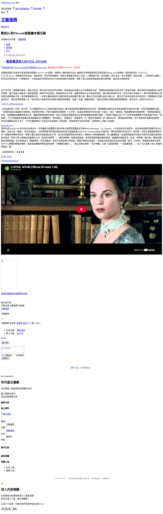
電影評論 (21, 330)
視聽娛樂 (22, 39)
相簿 (8, 44)
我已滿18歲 (6, 509)
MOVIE (20, 333)
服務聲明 (105, 478)
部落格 (9, 48)
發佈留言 (5, 358)
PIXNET (62, 478)
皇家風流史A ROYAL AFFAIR (26, 61)
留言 (25, 323)
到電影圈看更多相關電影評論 (14, 294)
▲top (3, 338)
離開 (14, 509)
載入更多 (5, 343)
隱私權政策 (96, 478)
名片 (8, 51)
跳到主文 (5, 27)
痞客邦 (19, 323)
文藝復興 (9, 19)
